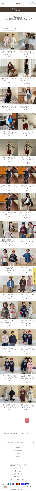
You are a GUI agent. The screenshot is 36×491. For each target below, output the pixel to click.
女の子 (18, 453)
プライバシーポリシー (18, 468)
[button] (11, 56)
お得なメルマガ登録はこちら (17, 442)
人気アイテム (18, 450)
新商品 (18, 447)
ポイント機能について (18, 479)
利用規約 (18, 471)
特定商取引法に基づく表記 (18, 465)
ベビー (18, 459)
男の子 (18, 456)
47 (21, 420)
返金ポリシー (18, 477)
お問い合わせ (18, 474)
